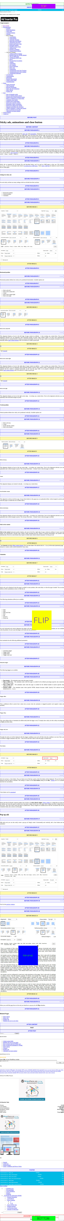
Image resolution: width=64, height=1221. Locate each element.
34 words (61, 495)
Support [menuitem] (8, 1192)
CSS (13, 1071)
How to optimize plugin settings (14, 95)
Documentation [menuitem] (10, 1190)
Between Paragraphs (11, 87)
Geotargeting (12, 69)
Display (53, 780)
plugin (25, 1072)
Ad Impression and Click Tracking (17, 70)
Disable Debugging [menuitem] (12, 1197)
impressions (2, 1072)
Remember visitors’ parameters (13, 104)
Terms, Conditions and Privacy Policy (12, 1166)
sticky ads (25, 134)
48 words (61, 160)
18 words (61, 1001)
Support (5, 1162)
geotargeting (47, 1071)
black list (53, 1069)
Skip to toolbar (3, 1186)
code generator (14, 152)
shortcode (41, 1072)
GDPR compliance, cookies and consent (16, 108)
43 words (61, 463)
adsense (14, 1069)
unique (47, 1072)
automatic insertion (32, 1069)
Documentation (7, 27)
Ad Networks (9, 74)
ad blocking (2, 1069)
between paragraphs (47, 1069)
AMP (23, 1069)
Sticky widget (46, 802)
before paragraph (40, 1069)
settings (36, 1072)
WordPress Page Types (15, 46)
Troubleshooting (10, 81)
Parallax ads (9, 91)
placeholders (33, 134)
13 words (61, 178)
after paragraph (18, 1069)
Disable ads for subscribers (12, 101)
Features (8, 28)
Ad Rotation (12, 63)
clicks (59, 1069)
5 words (61, 189)
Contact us (5, 114)
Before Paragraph (10, 84)
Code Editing (12, 37)
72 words (61, 676)
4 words (61, 788)
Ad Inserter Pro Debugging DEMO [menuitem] (13, 1195)
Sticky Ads (12, 67)
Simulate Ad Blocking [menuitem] (12, 1209)
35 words (61, 583)
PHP (18, 1072)
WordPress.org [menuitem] (10, 1188)
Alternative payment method (13, 111)
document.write (36, 1071)
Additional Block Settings (15, 53)
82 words (61, 528)
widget (49, 1072)
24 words (61, 818)
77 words (61, 332)
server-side (32, 1072)
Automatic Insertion (14, 39)
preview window (10, 904)
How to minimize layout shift (13, 109)
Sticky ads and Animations (12, 88)
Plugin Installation (10, 30)
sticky (44, 1072)
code (7, 1071)
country (10, 1071)
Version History (7, 112)
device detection (27, 1071)
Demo (4, 83)
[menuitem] (33, 1212)
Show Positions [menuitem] (11, 1200)
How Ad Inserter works (12, 94)
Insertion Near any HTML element (17, 55)
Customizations (10, 76)
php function (21, 1072)
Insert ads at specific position (13, 102)
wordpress (53, 1072)
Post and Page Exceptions (15, 60)
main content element (13, 340)
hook (54, 1071)
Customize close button (12, 100)
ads (11, 1069)
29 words (61, 392)
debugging (21, 1071)
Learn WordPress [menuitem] (10, 1191)
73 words (61, 146)
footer (44, 1071)
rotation (28, 1072)
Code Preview (12, 38)
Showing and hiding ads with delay (15, 107)
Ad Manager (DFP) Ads (15, 58)
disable (32, 1071)
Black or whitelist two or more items (15, 98)
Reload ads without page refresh (14, 105)
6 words (61, 595)
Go (60, 1062)
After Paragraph (10, 86)
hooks (56, 1071)
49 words (61, 775)
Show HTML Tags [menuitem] (12, 1205)
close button (4, 1071)
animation (26, 1069)
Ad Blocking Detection (15, 73)
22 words (61, 700)
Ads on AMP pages (14, 56)
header (51, 1071)
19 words (61, 286)
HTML (59, 1071)
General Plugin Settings (15, 51)
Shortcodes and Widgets (15, 41)
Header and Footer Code (15, 44)
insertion (6, 1072)
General (5, 351)
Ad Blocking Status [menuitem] (12, 1208)
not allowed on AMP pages (31, 166)
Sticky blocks (9, 90)
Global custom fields (11, 80)
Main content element (18, 545)
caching (56, 1069)
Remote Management (11, 79)
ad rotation (7, 1069)
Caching (11, 62)
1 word (62, 202)
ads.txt (11, 59)
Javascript (10, 1072)
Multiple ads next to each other (10, 1021)
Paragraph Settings (14, 45)
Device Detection (13, 66)
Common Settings (10, 32)
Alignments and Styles (14, 42)
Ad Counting (12, 65)
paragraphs (14, 1072)
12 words (61, 276)
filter (41, 1071)
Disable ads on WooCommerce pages (15, 97)
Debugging (9, 77)
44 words (61, 733)
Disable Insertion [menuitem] (11, 1206)
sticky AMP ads (46, 166)
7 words (61, 636)
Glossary (8, 34)
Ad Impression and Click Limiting (17, 72)
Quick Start (9, 31)
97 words (61, 130)
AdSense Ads (12, 48)
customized (13, 792)
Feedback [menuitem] (8, 1194)
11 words (61, 606)
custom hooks (16, 1071)
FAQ (4, 93)
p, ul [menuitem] (12, 1203)
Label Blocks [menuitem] (10, 1198)
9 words (61, 647)
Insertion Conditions (14, 49)
